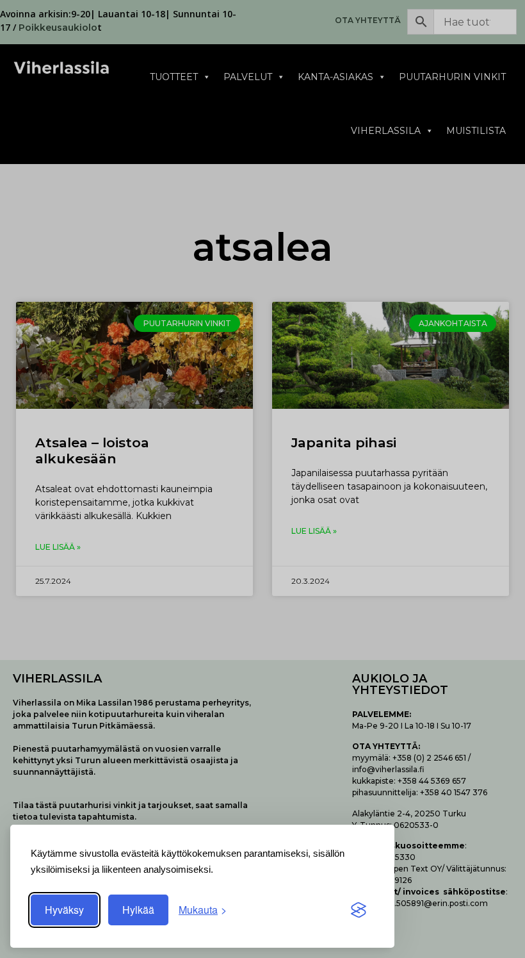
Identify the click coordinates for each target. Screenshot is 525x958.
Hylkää (138, 909)
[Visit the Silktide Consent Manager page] (358, 910)
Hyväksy (64, 909)
